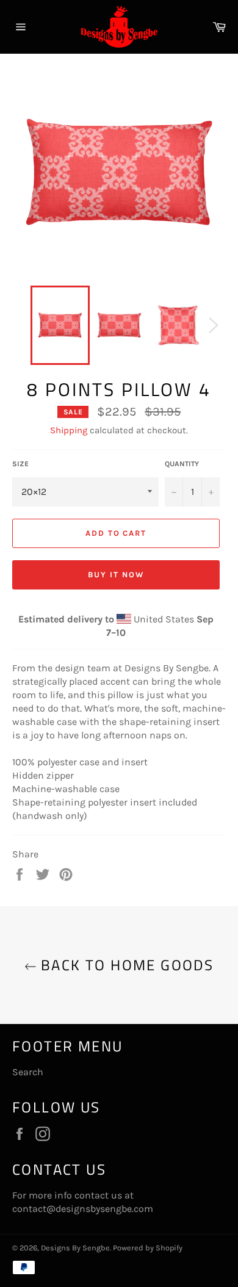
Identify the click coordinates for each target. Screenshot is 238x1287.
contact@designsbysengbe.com (82, 1208)
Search (27, 1072)
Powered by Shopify (147, 1247)
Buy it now (116, 574)
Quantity (182, 464)
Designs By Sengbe (75, 1247)
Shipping (68, 430)
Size (20, 464)
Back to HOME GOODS (125, 965)
